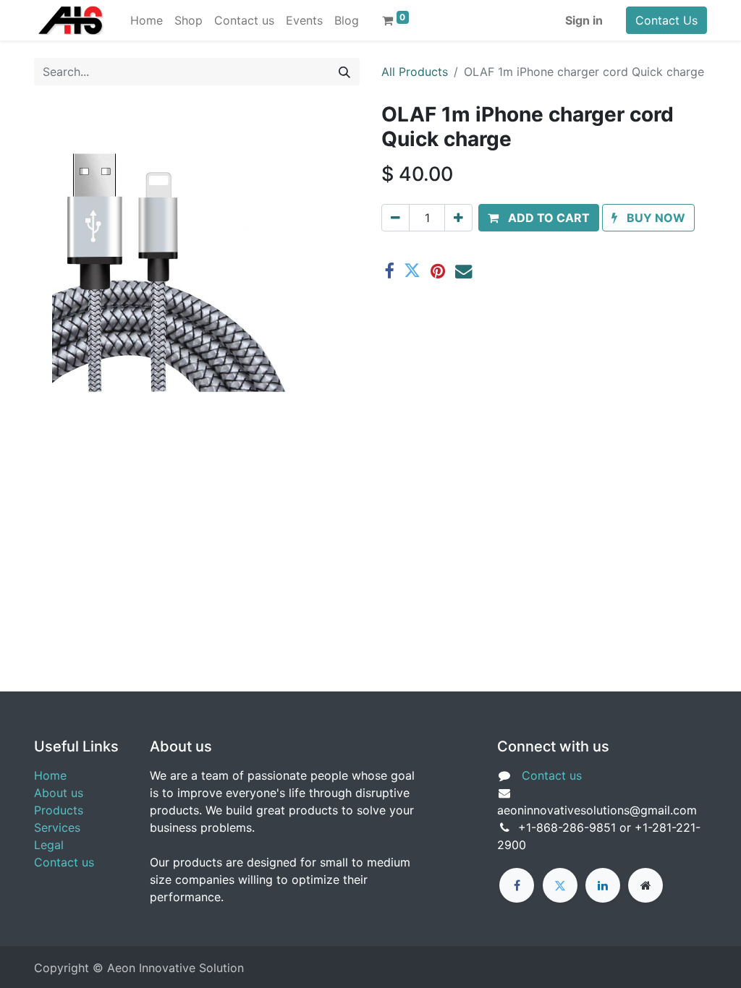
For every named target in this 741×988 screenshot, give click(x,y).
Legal (49, 845)
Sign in (584, 20)
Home (50, 775)
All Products (414, 71)
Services (57, 827)
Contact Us (666, 20)
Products (58, 810)
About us (58, 792)
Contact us (64, 862)
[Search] (344, 71)
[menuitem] (146, 20)
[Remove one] (395, 217)
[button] (538, 217)
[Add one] (458, 217)
